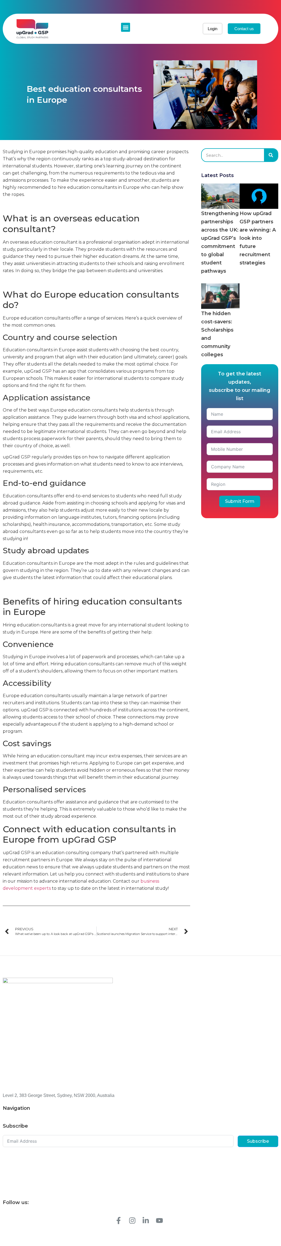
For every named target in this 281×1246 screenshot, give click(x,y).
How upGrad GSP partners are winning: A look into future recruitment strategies (258, 238)
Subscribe (258, 1141)
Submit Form (239, 501)
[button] (125, 27)
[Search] (271, 155)
